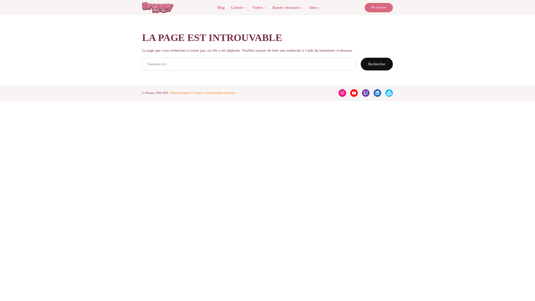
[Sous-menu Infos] (319, 7)
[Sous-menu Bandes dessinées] (302, 7)
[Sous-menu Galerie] (245, 7)
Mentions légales (181, 92)
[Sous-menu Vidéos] (265, 7)
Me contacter (378, 7)
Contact (197, 92)
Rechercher (376, 64)
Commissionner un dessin (220, 92)
